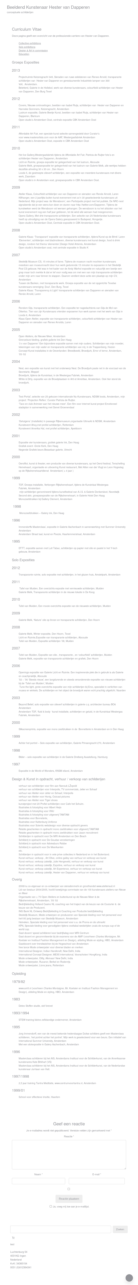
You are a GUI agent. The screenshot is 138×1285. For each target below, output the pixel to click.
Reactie (69, 1136)
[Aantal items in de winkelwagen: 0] (13, 1238)
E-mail (96, 1174)
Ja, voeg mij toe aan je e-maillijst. (71, 1206)
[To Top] (129, 1278)
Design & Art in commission (33, 50)
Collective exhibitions (30, 43)
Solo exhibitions (27, 47)
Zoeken (120, 1229)
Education (24, 54)
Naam (38, 1174)
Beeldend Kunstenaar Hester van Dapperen (48, 7)
